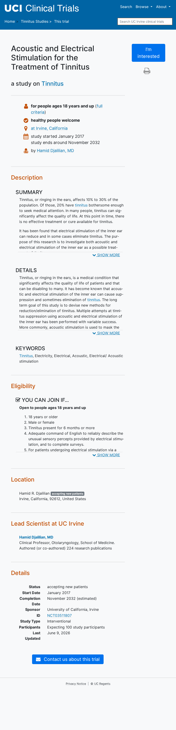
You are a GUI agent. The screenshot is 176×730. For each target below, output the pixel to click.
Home (10, 21)
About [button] (162, 6)
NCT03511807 (59, 615)
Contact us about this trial (71, 659)
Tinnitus (52, 83)
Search (126, 6)
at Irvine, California (49, 128)
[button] (146, 72)
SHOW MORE (108, 255)
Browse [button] (143, 6)
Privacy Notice (76, 683)
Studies (34, 21)
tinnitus (81, 205)
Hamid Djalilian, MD (55, 150)
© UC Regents (100, 683)
